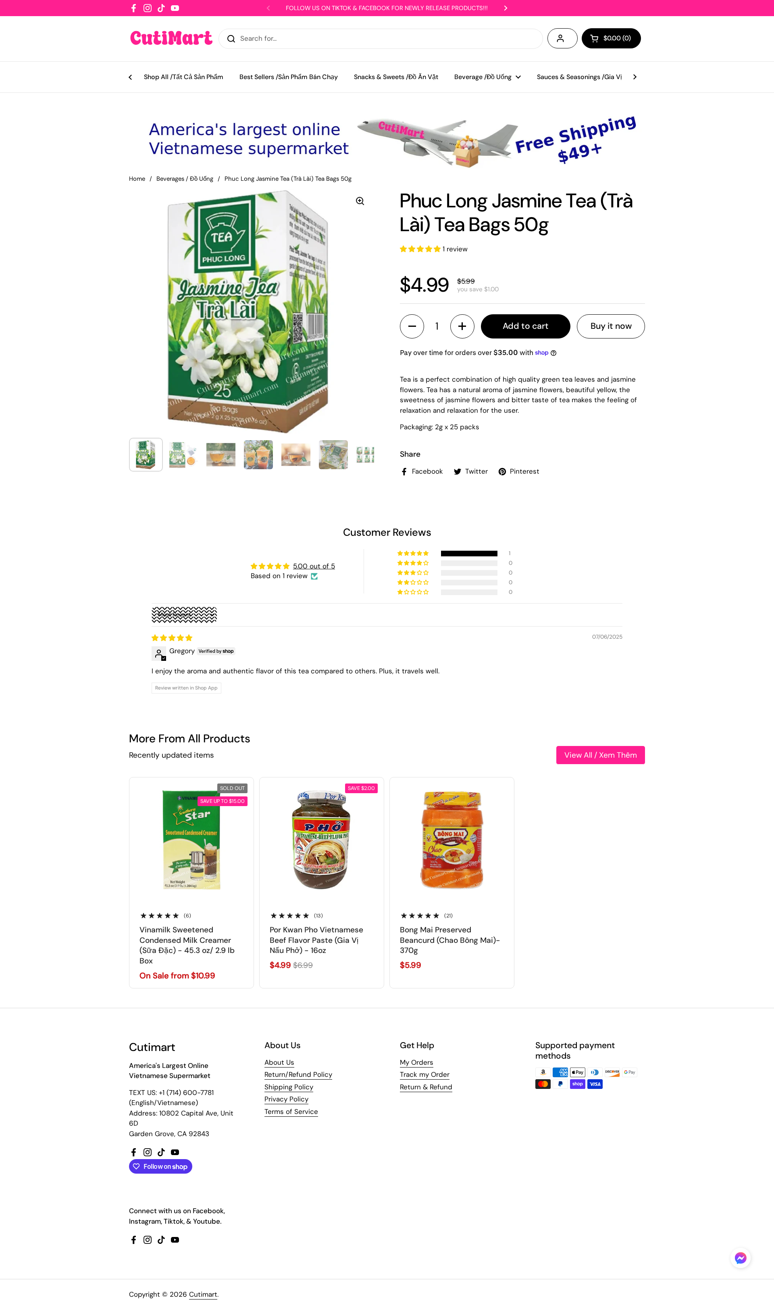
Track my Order (424, 1074)
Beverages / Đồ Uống (184, 179)
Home (137, 179)
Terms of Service (291, 1111)
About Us (279, 1062)
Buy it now (611, 326)
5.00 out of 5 (314, 566)
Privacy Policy (286, 1099)
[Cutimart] (171, 39)
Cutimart (203, 1294)
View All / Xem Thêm (600, 755)
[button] (421, 248)
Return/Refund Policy (298, 1074)
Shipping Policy (288, 1086)
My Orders (416, 1062)
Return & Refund (426, 1086)
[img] (172, 637)
